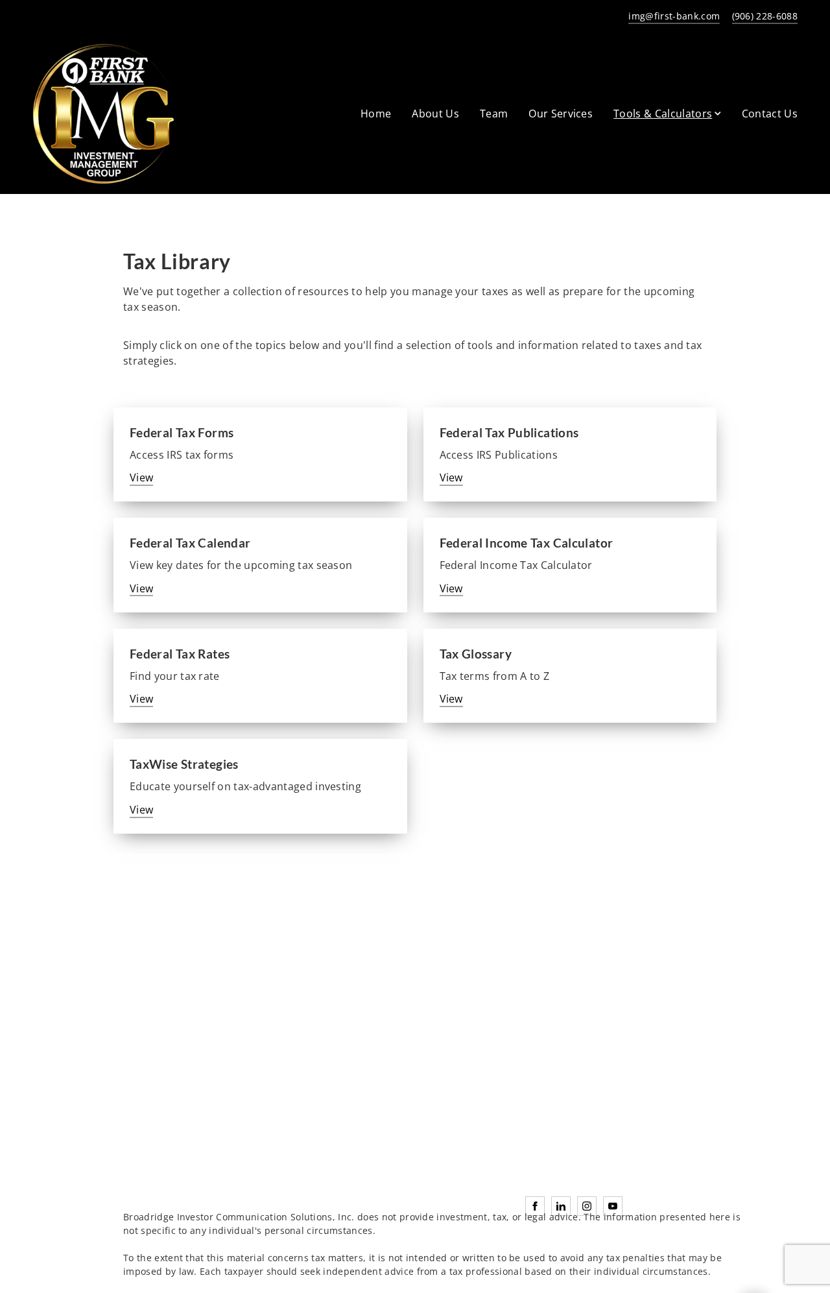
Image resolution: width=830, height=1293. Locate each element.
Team (494, 113)
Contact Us (770, 113)
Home (376, 113)
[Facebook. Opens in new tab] (535, 1206)
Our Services (560, 113)
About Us (435, 113)
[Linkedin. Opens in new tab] (561, 1206)
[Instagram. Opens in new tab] (587, 1206)
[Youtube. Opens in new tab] (612, 1206)
